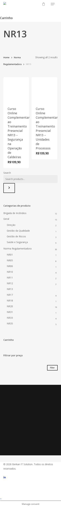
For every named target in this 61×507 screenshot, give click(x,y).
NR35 (10, 323)
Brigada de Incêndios (14, 213)
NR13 (10, 289)
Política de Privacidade (18, 435)
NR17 (10, 294)
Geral (6, 218)
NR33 (10, 317)
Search (7, 172)
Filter (52, 367)
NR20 (10, 306)
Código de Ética (18, 431)
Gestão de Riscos (16, 236)
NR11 (10, 277)
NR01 (10, 254)
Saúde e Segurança (17, 242)
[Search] (9, 188)
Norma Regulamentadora (17, 248)
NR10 (10, 271)
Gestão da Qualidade (18, 230)
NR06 (10, 266)
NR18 (10, 300)
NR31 (10, 312)
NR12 (10, 283)
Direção (11, 224)
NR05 (10, 260)
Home (6, 57)
